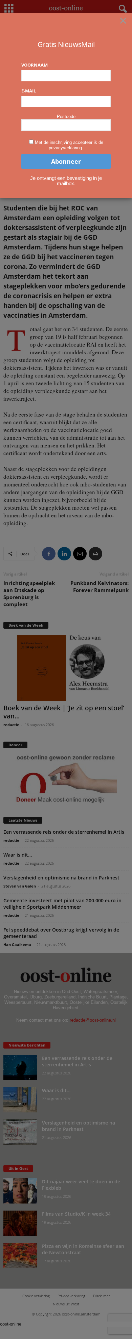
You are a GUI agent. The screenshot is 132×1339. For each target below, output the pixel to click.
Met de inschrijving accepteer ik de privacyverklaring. (69, 145)
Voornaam (34, 65)
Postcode (66, 116)
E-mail (28, 90)
